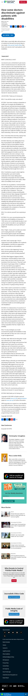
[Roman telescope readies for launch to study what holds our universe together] (5, 514)
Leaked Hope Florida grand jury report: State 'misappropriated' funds (18, 526)
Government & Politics (16, 522)
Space (12, 511)
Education (13, 553)
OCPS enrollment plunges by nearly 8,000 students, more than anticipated (18, 557)
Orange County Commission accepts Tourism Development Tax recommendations (18, 546)
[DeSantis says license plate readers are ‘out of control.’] (5, 535)
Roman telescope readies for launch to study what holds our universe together (18, 515)
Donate (24, 2)
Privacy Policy (6, 662)
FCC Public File (6, 668)
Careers (4, 645)
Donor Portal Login (7, 671)
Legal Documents (6, 651)
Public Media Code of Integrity (14, 609)
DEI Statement (6, 659)
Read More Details (14, 614)
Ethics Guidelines (6, 654)
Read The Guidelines (14, 597)
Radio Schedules (6, 642)
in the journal (14, 45)
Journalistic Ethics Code (14, 593)
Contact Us (5, 648)
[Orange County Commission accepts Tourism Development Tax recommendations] (5, 546)
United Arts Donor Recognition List (10, 674)
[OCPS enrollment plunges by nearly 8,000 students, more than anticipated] (5, 556)
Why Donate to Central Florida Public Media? (14, 569)
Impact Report (6, 677)
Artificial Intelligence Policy (8, 657)
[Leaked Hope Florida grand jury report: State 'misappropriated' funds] (5, 525)
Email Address (6, 496)
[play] (2, 694)
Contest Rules (6, 665)
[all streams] (26, 694)
